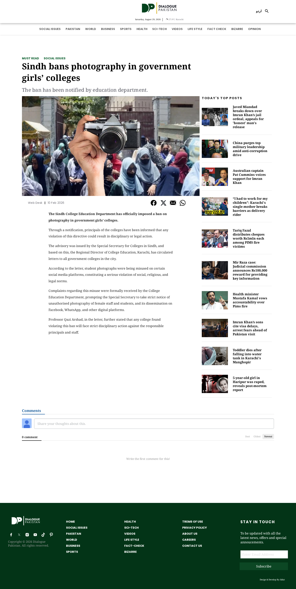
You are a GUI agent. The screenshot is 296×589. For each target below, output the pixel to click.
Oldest (257, 436)
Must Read (30, 58)
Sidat (282, 579)
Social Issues (55, 58)
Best (247, 436)
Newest (268, 436)
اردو (259, 11)
